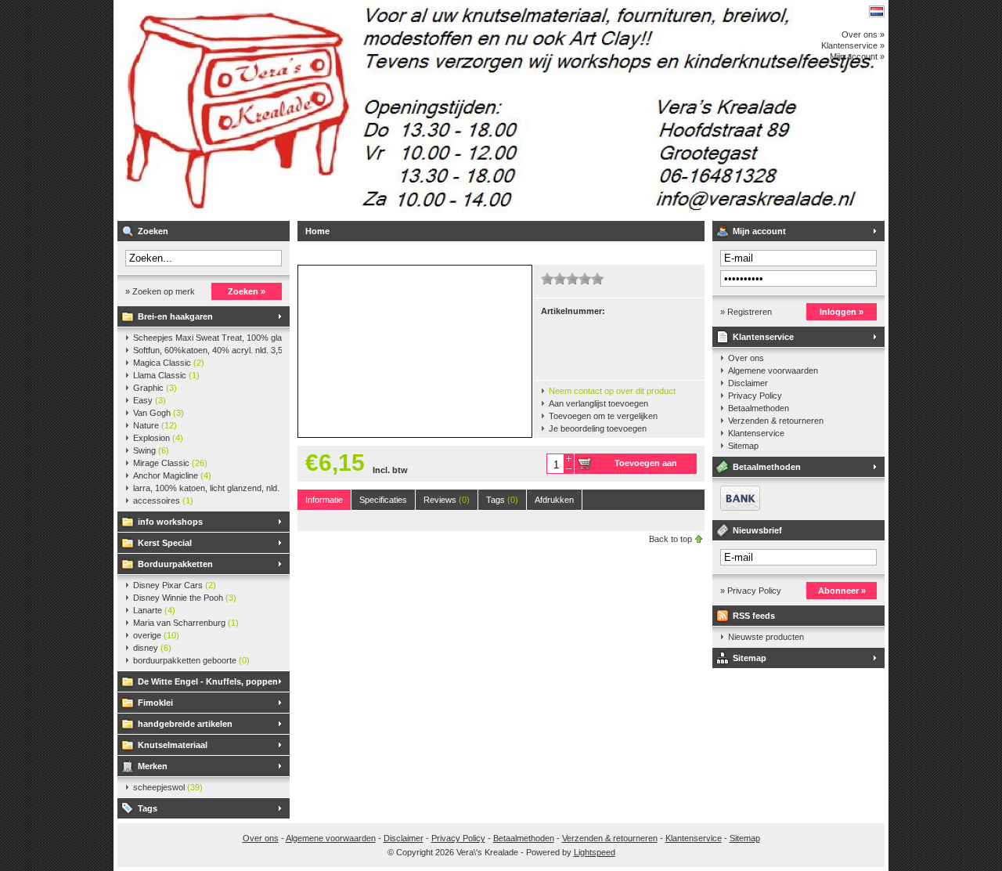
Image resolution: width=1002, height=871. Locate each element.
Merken (153, 766)
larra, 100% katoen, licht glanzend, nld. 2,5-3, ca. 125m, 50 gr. (207, 488)
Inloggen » (841, 311)
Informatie (324, 499)
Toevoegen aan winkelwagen (646, 466)
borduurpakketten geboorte (191, 660)
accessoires (163, 500)
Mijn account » (857, 56)
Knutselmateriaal (172, 745)
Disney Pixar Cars (174, 585)
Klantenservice (763, 337)
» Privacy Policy (750, 590)
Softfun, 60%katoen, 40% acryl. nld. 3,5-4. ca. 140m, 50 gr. (207, 350)
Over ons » (863, 34)
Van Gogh (158, 412)
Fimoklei (155, 702)
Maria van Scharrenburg (186, 622)
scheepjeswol (168, 787)
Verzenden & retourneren (776, 420)
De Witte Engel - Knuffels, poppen (208, 681)
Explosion (158, 438)
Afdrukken (554, 499)
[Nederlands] (877, 11)
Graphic (155, 387)
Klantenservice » (853, 45)
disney (152, 647)
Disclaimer (748, 383)
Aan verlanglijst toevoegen (598, 403)
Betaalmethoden (758, 408)
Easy (149, 400)
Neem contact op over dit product (612, 391)
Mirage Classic (170, 463)
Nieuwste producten (766, 637)
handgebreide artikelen (185, 723)
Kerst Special (165, 543)
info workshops (170, 521)
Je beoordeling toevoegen (598, 428)
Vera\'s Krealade (324, 110)
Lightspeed (594, 852)
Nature (155, 425)
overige (156, 635)
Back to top (670, 539)
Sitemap (743, 445)
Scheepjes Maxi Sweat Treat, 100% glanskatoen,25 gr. (207, 337)
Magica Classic (168, 362)
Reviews (447, 499)
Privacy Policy (755, 395)
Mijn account (759, 231)
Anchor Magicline (172, 475)
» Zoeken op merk (160, 291)
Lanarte (154, 610)
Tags (147, 808)
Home (317, 231)
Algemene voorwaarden (773, 370)
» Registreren (746, 311)
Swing (151, 450)
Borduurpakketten (175, 564)
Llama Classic (166, 375)
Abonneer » (842, 590)
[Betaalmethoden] (736, 507)
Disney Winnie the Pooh (184, 597)
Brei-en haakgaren (175, 316)
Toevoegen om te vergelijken (603, 416)
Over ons (746, 358)
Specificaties (383, 499)
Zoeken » (246, 291)
